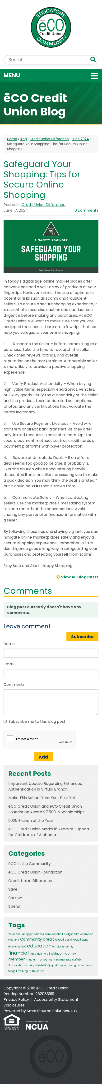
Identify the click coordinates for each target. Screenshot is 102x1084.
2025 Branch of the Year (30, 820)
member (16, 959)
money (42, 959)
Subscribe (82, 637)
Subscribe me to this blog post (37, 721)
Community (31, 939)
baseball (57, 934)
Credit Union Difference (49, 139)
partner (60, 959)
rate (68, 959)
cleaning (13, 940)
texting (81, 965)
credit (48, 939)
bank (48, 934)
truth (32, 971)
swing (72, 965)
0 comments (86, 210)
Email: (9, 664)
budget (68, 934)
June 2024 (80, 139)
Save (12, 889)
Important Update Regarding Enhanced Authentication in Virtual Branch (45, 786)
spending (42, 965)
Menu (42, 75)
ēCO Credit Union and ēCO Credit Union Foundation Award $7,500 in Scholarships (46, 809)
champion (86, 934)
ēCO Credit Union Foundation (35, 872)
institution (56, 953)
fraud (33, 954)
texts (89, 965)
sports (55, 965)
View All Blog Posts (79, 577)
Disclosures (14, 1005)
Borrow (15, 898)
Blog (23, 139)
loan (68, 953)
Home (12, 139)
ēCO (23, 946)
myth (51, 959)
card (76, 934)
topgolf (12, 971)
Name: (9, 643)
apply (29, 934)
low (74, 954)
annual (20, 934)
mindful (31, 959)
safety (77, 959)
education (39, 945)
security (29, 965)
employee (58, 946)
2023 (11, 934)
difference (14, 946)
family (69, 946)
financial (18, 953)
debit (77, 939)
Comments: (14, 684)
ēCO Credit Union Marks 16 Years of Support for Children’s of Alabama (49, 831)
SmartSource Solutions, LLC (52, 1011)
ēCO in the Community (29, 863)
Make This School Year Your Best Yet (41, 797)
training (23, 971)
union (40, 971)
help (45, 954)
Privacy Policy (16, 999)
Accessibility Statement (56, 999)
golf (39, 954)
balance (39, 934)
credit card (63, 939)
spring (64, 965)
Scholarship (15, 965)
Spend (14, 906)
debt (85, 940)
